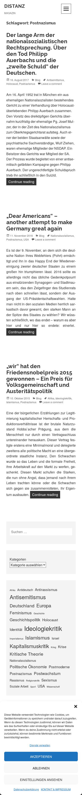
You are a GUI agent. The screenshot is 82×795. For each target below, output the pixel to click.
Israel (55, 638)
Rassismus (17, 680)
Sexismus (49, 680)
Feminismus (21, 612)
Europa (43, 605)
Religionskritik (33, 680)
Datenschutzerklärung (26, 789)
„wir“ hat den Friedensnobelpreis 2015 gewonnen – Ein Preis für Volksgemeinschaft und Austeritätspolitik (39, 379)
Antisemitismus (55, 80)
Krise (62, 646)
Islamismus (12, 402)
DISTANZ (14, 6)
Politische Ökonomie (28, 666)
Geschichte (39, 613)
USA (26, 239)
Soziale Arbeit (19, 686)
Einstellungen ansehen (41, 779)
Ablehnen (41, 768)
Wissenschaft (53, 686)
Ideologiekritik (63, 398)
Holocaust (12, 83)
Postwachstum (47, 673)
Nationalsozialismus (62, 235)
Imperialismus (16, 638)
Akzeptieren (41, 756)
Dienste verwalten (40, 745)
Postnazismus (27, 83)
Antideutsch (25, 589)
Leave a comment (51, 83)
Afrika (51, 398)
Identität (16, 629)
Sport (33, 686)
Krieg (53, 647)
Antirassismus (46, 589)
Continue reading (22, 181)
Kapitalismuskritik (29, 646)
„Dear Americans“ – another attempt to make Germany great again (39, 222)
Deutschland (22, 605)
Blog (37, 80)
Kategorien (18, 559)
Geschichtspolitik (25, 619)
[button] (76, 706)
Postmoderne (59, 666)
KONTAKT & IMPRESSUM (56, 789)
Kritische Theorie (26, 654)
